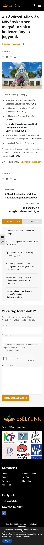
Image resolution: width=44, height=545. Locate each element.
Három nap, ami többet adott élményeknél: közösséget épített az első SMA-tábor (21, 267)
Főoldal (5, 474)
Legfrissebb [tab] (32, 222)
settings (27, 536)
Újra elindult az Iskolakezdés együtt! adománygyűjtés (21, 254)
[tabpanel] (22, 264)
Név (4, 326)
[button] (34, 5)
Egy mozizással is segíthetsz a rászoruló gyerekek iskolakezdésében (19, 294)
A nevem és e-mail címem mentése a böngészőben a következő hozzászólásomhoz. (19, 348)
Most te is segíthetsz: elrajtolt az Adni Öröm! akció (22, 243)
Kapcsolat (6, 485)
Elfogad (7, 541)
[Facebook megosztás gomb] (3, 57)
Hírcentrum (27, 481)
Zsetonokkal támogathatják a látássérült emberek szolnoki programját (18, 280)
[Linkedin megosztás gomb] (11, 57)
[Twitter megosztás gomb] (7, 57)
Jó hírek (7, 44)
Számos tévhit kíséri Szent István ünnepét (20, 232)
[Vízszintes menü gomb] (39, 5)
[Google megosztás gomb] (15, 57)
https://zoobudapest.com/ (31, 162)
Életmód (5, 477)
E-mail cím (7, 335)
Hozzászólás (8, 366)
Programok (16, 44)
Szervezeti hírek (29, 474)
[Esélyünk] (11, 5)
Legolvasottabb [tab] (12, 222)
